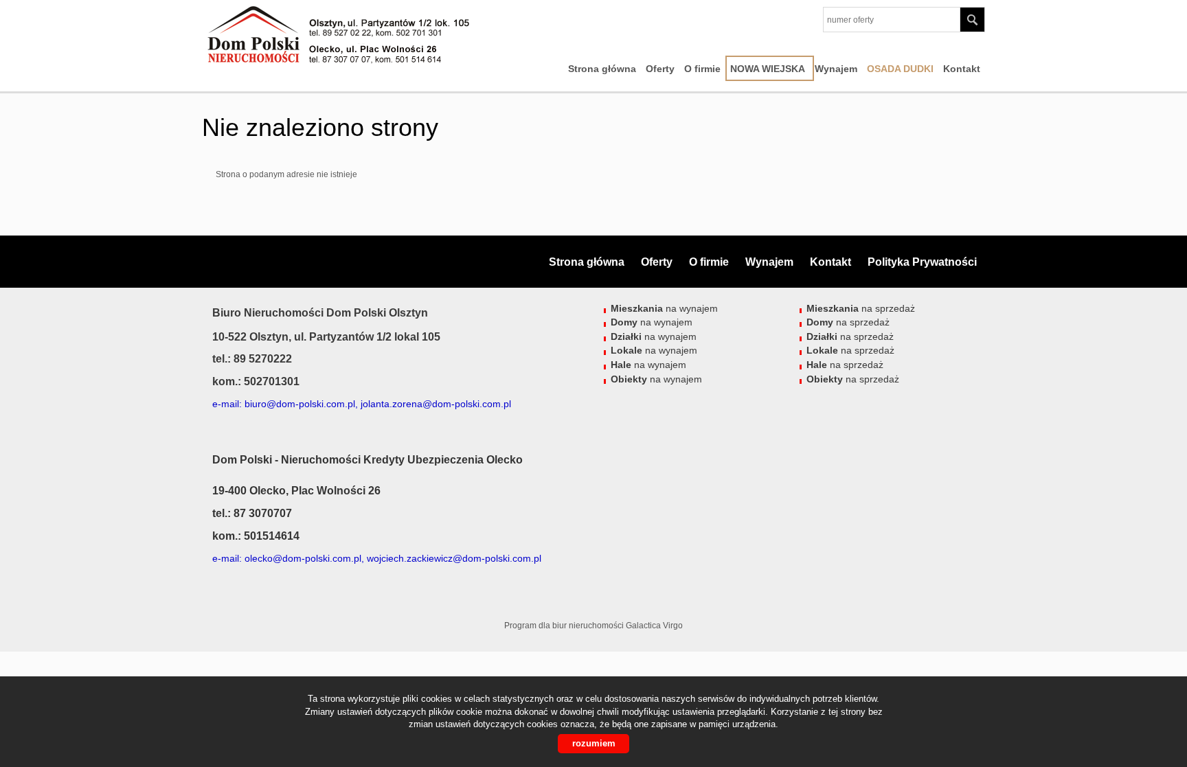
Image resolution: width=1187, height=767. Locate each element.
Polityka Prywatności (922, 262)
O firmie (702, 68)
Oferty (660, 68)
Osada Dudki (900, 68)
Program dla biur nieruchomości (565, 625)
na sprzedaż (860, 308)
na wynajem (664, 308)
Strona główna (602, 68)
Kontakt (961, 68)
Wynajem (836, 68)
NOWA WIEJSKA (767, 68)
